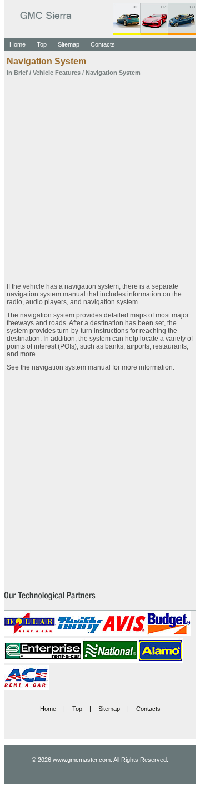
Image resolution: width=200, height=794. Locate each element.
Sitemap (68, 44)
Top (42, 44)
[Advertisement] (100, 175)
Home (17, 44)
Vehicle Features (57, 72)
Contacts (103, 44)
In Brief (17, 72)
